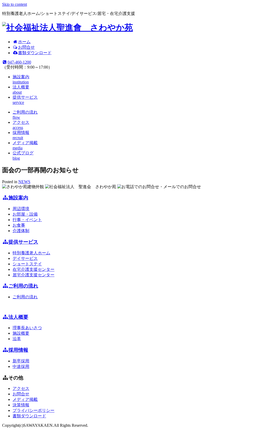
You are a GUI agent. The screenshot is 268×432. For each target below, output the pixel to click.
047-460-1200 (19, 62)
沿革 (17, 338)
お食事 (19, 225)
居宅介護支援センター (33, 275)
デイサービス (25, 258)
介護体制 (21, 230)
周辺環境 (21, 208)
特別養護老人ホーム (31, 253)
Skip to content (14, 4)
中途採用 (21, 366)
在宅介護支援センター (33, 269)
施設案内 (18, 197)
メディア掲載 (25, 399)
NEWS (24, 181)
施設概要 (21, 333)
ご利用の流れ (23, 286)
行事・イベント (27, 219)
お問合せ (26, 47)
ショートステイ (27, 264)
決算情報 (21, 405)
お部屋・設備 (25, 214)
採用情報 (18, 350)
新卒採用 (21, 361)
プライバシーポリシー (33, 410)
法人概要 (18, 317)
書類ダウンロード (35, 53)
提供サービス (23, 242)
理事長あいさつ (27, 328)
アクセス (21, 388)
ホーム (24, 42)
